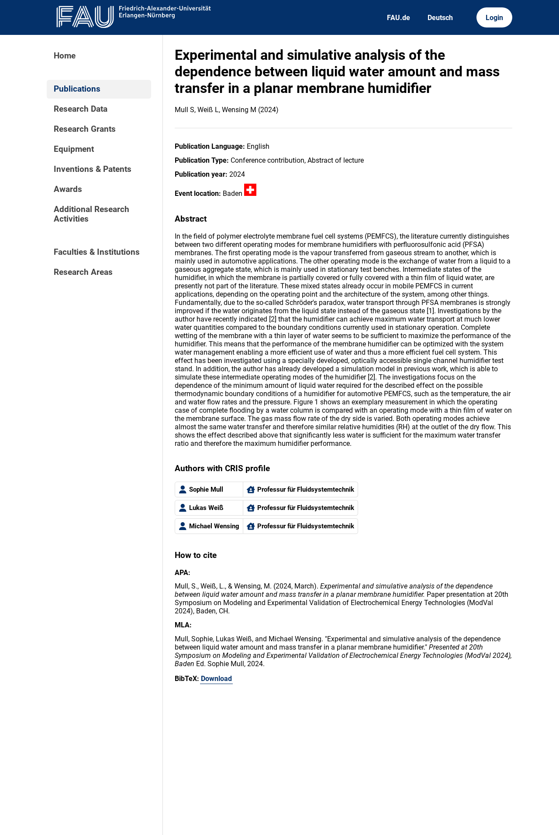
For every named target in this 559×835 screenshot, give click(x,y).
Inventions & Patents (92, 169)
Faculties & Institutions (97, 252)
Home (65, 56)
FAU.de (398, 18)
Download (216, 678)
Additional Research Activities (91, 214)
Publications (77, 89)
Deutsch (440, 18)
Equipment (74, 149)
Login (494, 18)
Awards (68, 189)
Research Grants (85, 129)
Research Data (80, 109)
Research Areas (83, 272)
